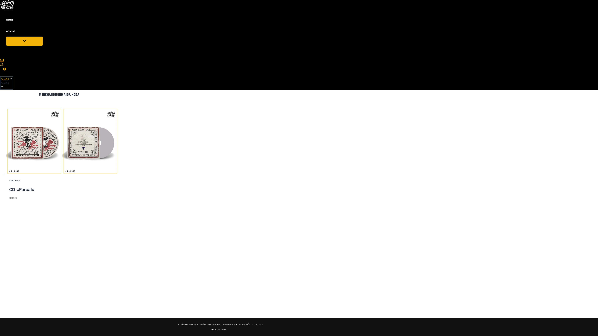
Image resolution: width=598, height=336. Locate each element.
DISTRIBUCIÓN (244, 324)
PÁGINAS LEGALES (188, 324)
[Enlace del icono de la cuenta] (2, 64)
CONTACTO (258, 324)
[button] (6, 83)
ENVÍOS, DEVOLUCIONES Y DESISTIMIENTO (217, 324)
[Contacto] (2, 61)
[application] (17, 31)
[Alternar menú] (24, 41)
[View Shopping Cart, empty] (3, 71)
